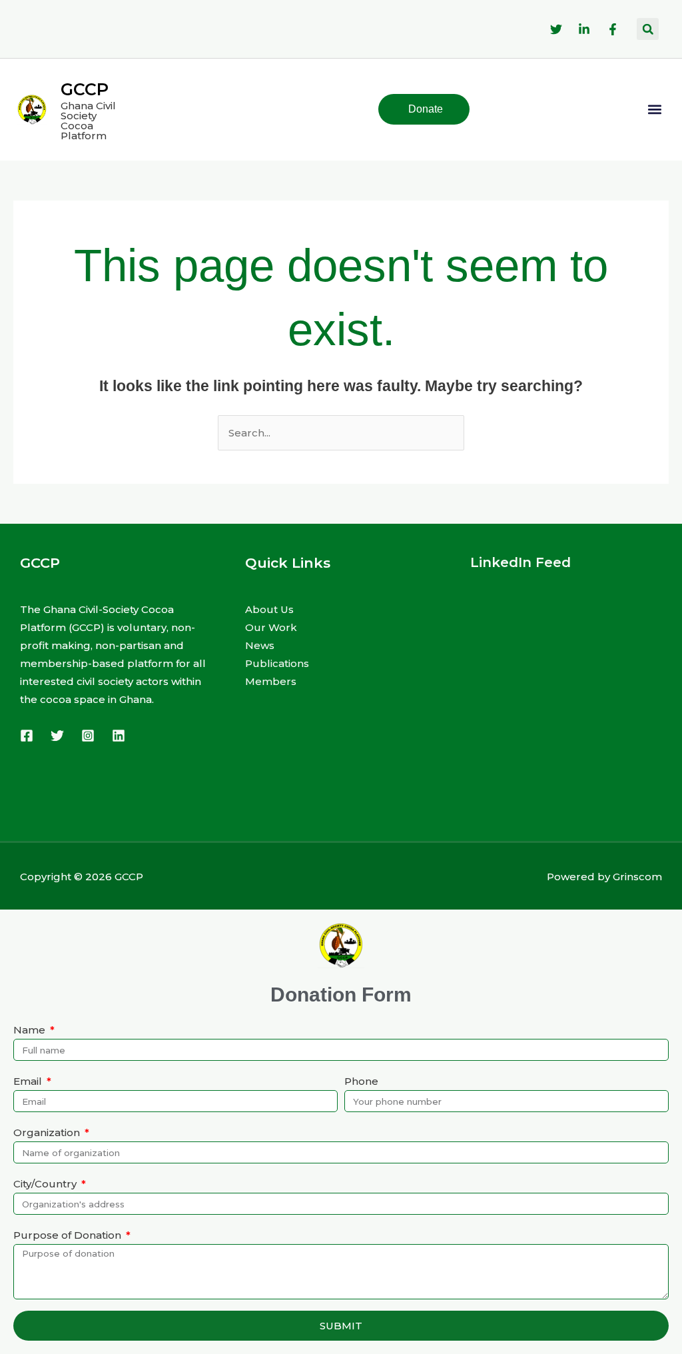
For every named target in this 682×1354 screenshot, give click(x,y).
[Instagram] (88, 735)
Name (30, 1029)
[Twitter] (57, 735)
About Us (269, 609)
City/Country (46, 1183)
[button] (648, 29)
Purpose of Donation (68, 1235)
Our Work (271, 627)
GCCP (85, 89)
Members (270, 681)
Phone (361, 1081)
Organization (48, 1132)
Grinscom (637, 876)
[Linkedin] (118, 735)
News (259, 645)
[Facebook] (26, 735)
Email (29, 1081)
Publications (277, 663)
